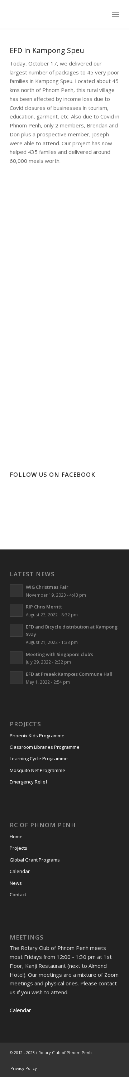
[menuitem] (115, 14)
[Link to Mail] (114, 1061)
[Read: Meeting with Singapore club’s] (16, 657)
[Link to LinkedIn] (103, 1061)
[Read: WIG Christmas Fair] (16, 590)
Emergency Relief (28, 781)
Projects (18, 848)
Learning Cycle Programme (39, 758)
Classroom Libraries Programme (45, 747)
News (16, 883)
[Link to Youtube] (92, 1061)
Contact (18, 894)
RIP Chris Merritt (44, 606)
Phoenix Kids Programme (37, 735)
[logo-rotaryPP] (53, 14)
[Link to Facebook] (81, 1061)
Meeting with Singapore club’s (59, 654)
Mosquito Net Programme (37, 770)
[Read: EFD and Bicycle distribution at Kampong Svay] (16, 630)
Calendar (20, 871)
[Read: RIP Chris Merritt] (16, 610)
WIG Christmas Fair (47, 587)
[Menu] (115, 14)
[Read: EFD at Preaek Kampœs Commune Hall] (16, 677)
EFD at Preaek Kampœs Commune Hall (69, 674)
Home (16, 836)
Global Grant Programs (35, 860)
